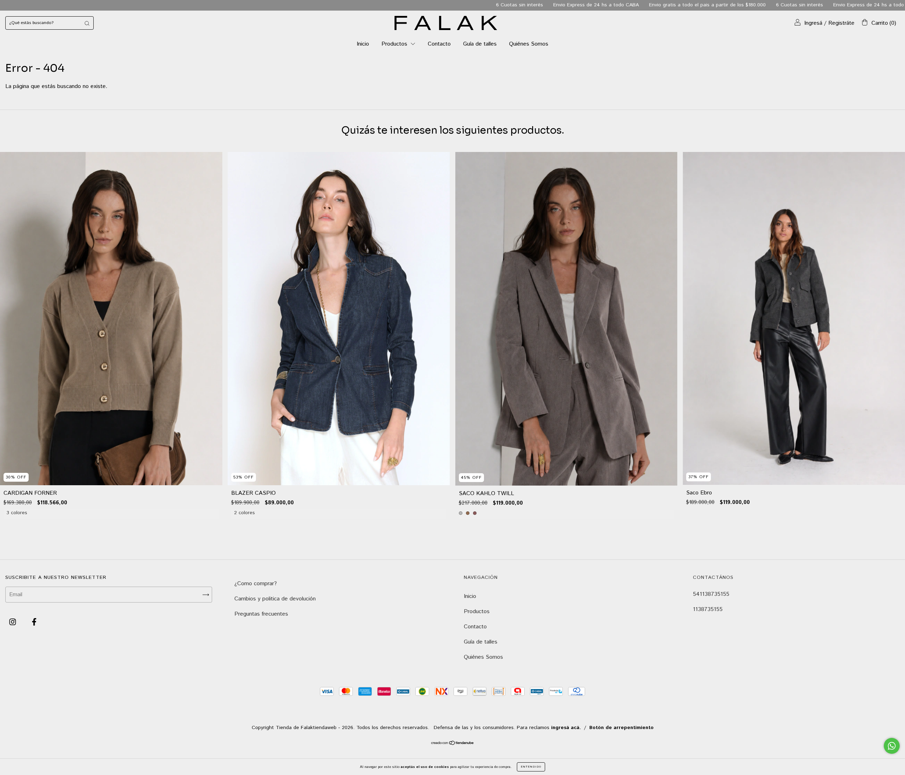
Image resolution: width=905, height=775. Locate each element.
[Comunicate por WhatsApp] (892, 746)
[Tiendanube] (453, 744)
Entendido (531, 767)
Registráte (841, 23)
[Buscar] (87, 23)
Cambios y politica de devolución (275, 599)
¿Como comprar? (255, 584)
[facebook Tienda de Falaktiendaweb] (34, 622)
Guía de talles (480, 44)
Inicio (363, 44)
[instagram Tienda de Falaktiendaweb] (13, 622)
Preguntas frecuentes (261, 614)
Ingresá (813, 23)
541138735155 (711, 594)
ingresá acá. (566, 727)
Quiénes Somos (528, 44)
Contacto (439, 44)
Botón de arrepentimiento (621, 727)
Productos (395, 44)
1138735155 (708, 609)
